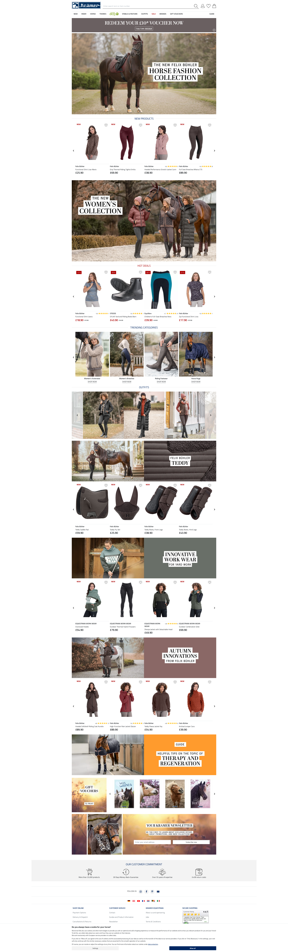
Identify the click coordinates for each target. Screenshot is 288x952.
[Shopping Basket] (214, 5)
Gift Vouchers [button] (176, 13)
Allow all (193, 948)
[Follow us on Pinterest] (152, 891)
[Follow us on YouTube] (158, 891)
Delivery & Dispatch (80, 917)
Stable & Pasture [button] (129, 13)
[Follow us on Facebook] (146, 891)
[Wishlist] (208, 5)
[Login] (203, 5)
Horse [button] (93, 13)
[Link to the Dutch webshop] (148, 900)
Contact (112, 912)
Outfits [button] (144, 13)
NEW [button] (76, 13)
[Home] (86, 5)
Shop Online (78, 908)
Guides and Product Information (121, 917)
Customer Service (117, 908)
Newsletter (113, 921)
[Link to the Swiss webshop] (139, 900)
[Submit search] (196, 6)
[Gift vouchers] (89, 794)
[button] (114, 14)
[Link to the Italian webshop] (159, 900)
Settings (95, 948)
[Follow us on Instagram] (140, 891)
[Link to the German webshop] (129, 900)
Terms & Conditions (153, 921)
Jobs (147, 917)
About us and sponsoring (155, 912)
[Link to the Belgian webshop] (154, 900)
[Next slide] (214, 73)
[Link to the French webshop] (144, 900)
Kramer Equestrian (154, 908)
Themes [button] (103, 13)
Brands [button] (163, 13)
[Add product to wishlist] (106, 125)
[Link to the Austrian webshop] (134, 900)
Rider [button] (83, 13)
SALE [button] (154, 13)
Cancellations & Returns (82, 921)
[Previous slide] (77, 415)
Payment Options (79, 912)
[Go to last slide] (73, 73)
